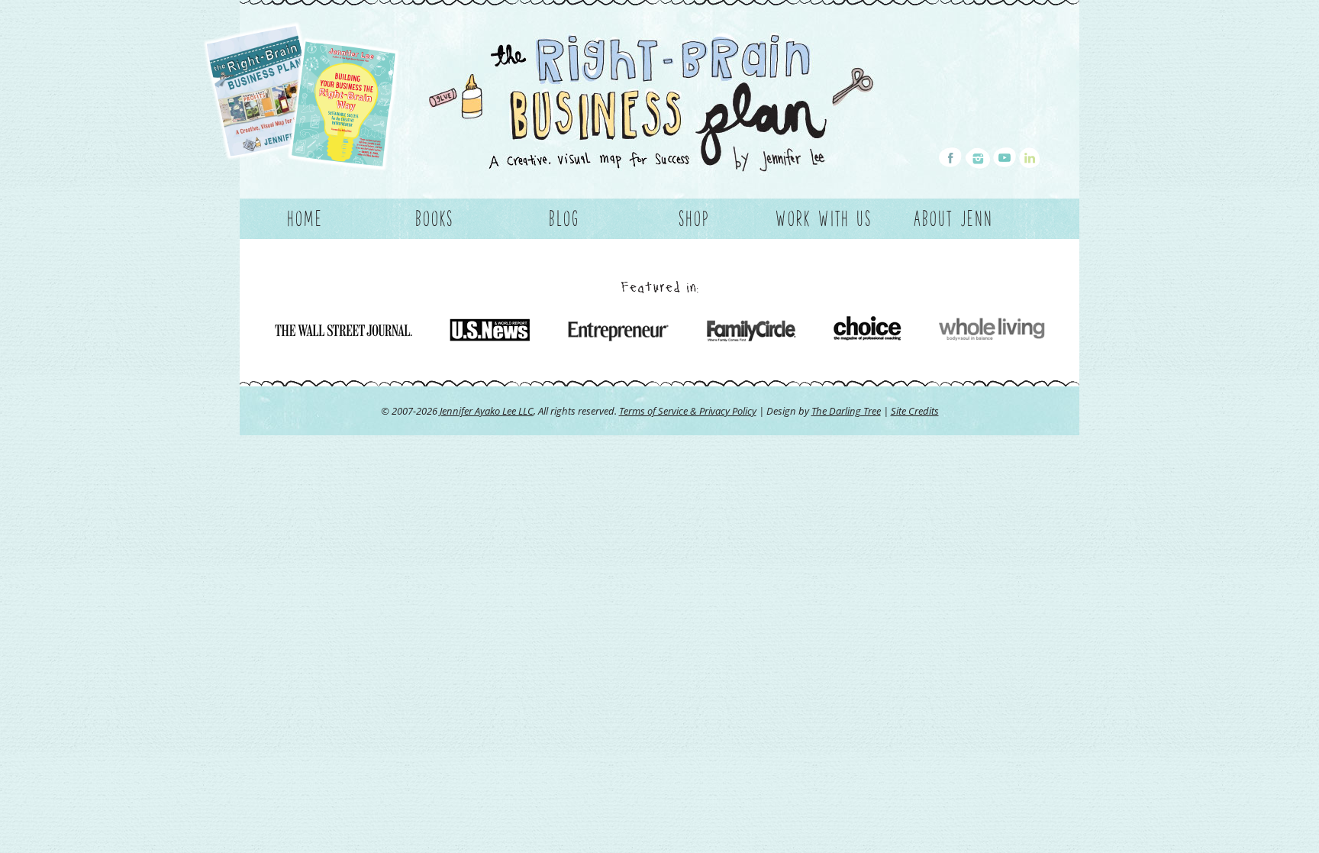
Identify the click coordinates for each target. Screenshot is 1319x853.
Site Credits (915, 411)
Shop (694, 218)
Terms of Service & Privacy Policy (687, 411)
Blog (564, 218)
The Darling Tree (846, 411)
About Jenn (953, 218)
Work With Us (824, 218)
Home (305, 218)
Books (434, 218)
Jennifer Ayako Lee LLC (487, 411)
